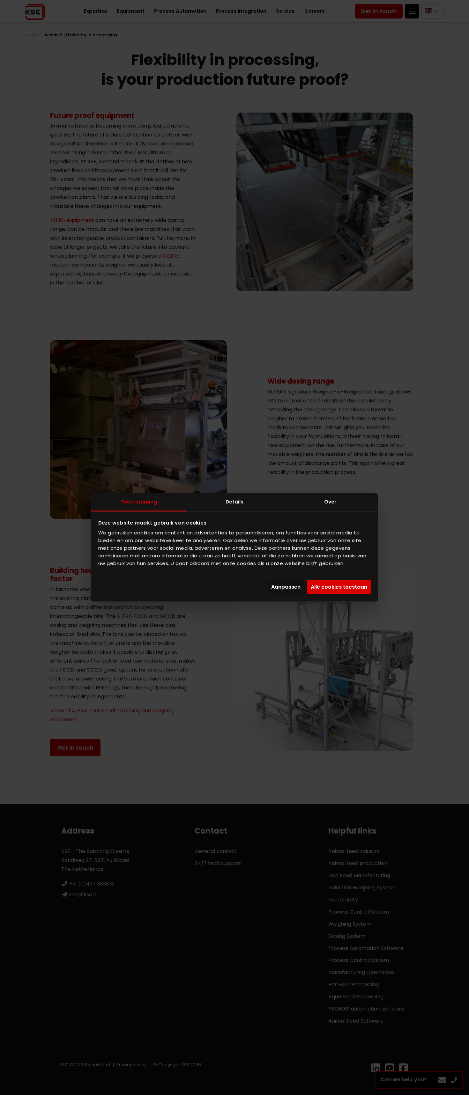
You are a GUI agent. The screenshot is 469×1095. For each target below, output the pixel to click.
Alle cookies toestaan (339, 587)
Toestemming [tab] (139, 501)
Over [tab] (330, 501)
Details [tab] (235, 501)
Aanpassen (286, 587)
